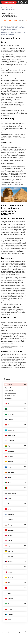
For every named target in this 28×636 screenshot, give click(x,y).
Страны (8, 8)
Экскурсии (21, 20)
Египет (12, 8)
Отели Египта (9, 390)
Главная (3, 8)
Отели (15, 20)
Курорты (10, 20)
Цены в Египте (9, 398)
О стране (3, 20)
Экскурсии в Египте (20, 8)
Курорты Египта (9, 388)
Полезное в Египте (10, 395)
